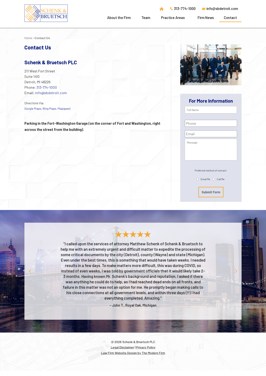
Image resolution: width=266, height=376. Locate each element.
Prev (30, 271)
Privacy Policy (145, 347)
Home (161, 9)
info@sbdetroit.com (222, 8)
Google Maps (32, 108)
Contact (230, 17)
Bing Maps (49, 108)
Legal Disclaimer (122, 347)
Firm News (206, 17)
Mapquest (64, 108)
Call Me (220, 179)
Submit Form (211, 192)
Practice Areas (173, 17)
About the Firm (119, 17)
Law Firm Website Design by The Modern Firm (133, 353)
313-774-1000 (185, 8)
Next (236, 271)
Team (146, 17)
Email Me (205, 179)
